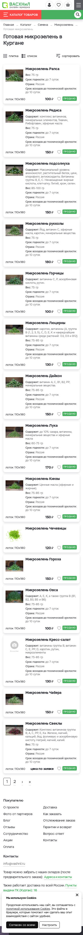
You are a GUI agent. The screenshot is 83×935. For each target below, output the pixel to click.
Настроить (49, 925)
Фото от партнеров (18, 814)
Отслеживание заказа (59, 820)
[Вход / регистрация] (49, 5)
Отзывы (9, 827)
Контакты (50, 840)
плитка (13, 56)
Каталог (25, 25)
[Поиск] (77, 14)
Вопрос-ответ (53, 834)
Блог (6, 820)
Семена (43, 25)
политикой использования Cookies (28, 909)
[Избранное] (59, 5)
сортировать (71, 56)
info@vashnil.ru (14, 864)
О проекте (11, 807)
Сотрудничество (15, 834)
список (32, 56)
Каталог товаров (24, 15)
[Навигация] (78, 5)
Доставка (50, 807)
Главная (8, 25)
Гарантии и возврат (57, 827)
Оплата (8, 847)
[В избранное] (59, 99)
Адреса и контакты (58, 877)
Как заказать (52, 814)
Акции (7, 840)
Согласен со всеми (22, 925)
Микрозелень (63, 25)
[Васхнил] (16, 5)
